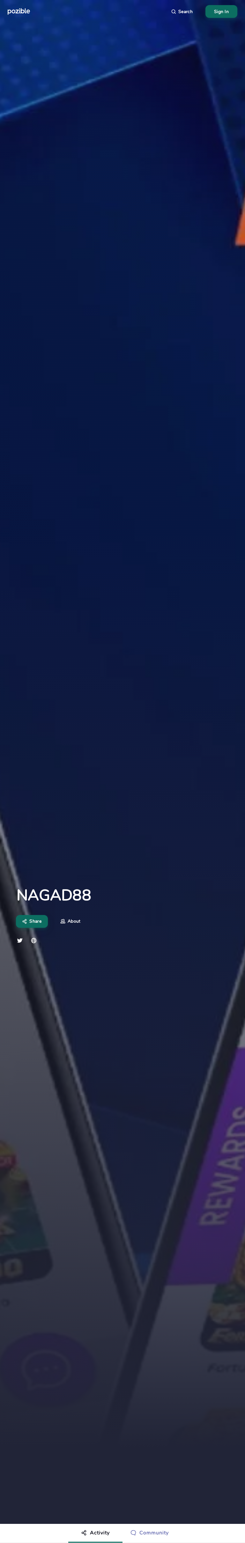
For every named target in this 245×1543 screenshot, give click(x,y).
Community (154, 1532)
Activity (100, 1532)
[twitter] (20, 940)
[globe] (34, 940)
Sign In (221, 12)
